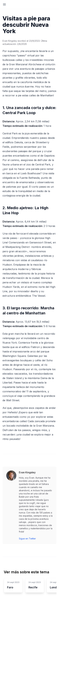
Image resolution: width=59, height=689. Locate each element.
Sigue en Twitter (27, 538)
